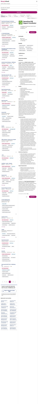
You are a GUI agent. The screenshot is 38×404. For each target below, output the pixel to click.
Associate (3, 251)
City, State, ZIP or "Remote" (5, 7)
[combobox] (19, 5)
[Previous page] (3, 282)
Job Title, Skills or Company (5, 3)
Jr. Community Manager (6, 33)
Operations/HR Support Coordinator (8, 21)
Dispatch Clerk (4, 175)
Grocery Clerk (4, 112)
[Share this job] (27, 32)
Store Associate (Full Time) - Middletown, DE (9, 265)
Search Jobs (19, 12)
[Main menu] (36, 1)
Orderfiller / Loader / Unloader (7, 163)
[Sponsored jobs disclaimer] (36, 18)
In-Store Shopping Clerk (6, 199)
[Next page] (15, 282)
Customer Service (5, 216)
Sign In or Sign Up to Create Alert (9, 291)
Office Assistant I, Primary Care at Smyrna (9, 139)
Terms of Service (4, 294)
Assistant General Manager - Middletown (9, 62)
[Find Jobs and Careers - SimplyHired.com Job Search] (5, 1)
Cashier (3, 229)
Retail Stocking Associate (6, 89)
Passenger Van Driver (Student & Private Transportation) (8, 49)
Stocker (3, 126)
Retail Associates (5, 100)
